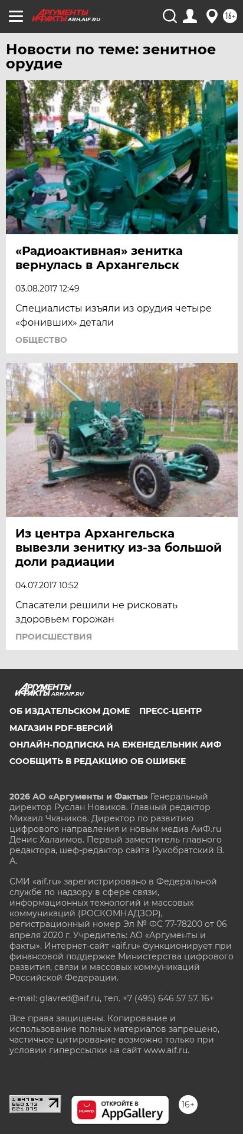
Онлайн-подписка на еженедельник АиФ (115, 744)
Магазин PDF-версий (61, 728)
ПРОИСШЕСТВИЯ (53, 636)
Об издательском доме (69, 711)
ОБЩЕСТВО (41, 340)
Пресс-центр (170, 711)
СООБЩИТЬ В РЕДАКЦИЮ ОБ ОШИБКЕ (97, 761)
